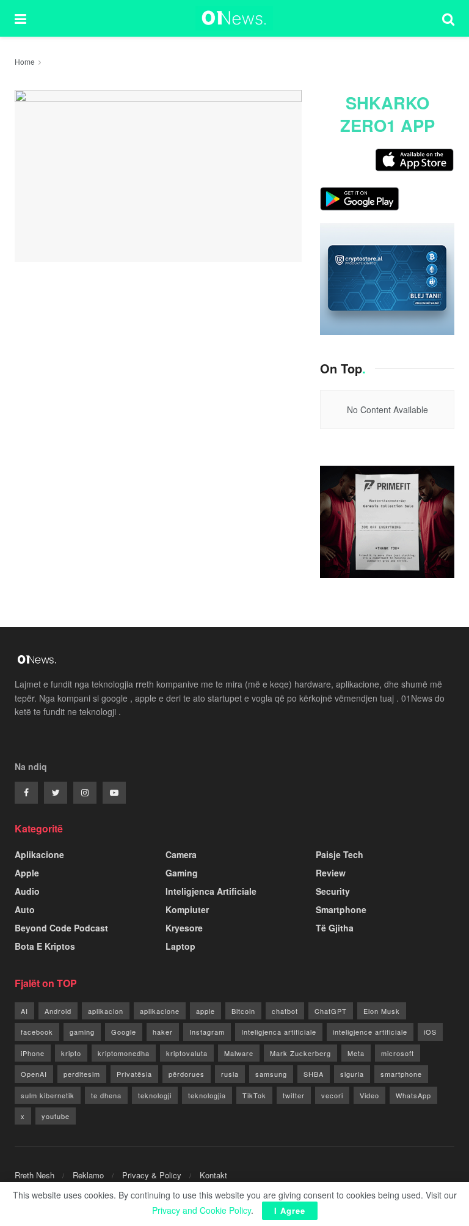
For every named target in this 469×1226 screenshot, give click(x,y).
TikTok (254, 1095)
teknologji (155, 1095)
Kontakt (213, 1175)
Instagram (207, 1032)
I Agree (289, 1210)
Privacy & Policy (151, 1175)
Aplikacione (39, 854)
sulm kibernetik (48, 1095)
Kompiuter (187, 909)
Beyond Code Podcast (61, 928)
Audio (27, 891)
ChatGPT (330, 1011)
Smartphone (341, 909)
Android (58, 1011)
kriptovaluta (187, 1053)
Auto (25, 909)
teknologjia (207, 1095)
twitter (294, 1095)
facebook (37, 1032)
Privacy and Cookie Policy (201, 1210)
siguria (352, 1074)
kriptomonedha (124, 1053)
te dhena (106, 1095)
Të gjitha (335, 928)
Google (123, 1032)
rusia (230, 1074)
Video (369, 1095)
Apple (27, 873)
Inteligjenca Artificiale (210, 891)
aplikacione (160, 1011)
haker (163, 1032)
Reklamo (88, 1175)
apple (205, 1011)
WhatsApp (413, 1095)
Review (331, 873)
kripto (71, 1053)
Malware (238, 1053)
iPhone (33, 1053)
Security (333, 891)
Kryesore (184, 928)
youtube (56, 1116)
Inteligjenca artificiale (278, 1032)
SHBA (314, 1074)
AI (24, 1011)
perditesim (82, 1074)
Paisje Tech (339, 854)
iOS (430, 1032)
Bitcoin (243, 1011)
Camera (181, 854)
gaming (82, 1032)
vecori (332, 1095)
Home (25, 61)
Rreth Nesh (34, 1175)
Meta (356, 1053)
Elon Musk (381, 1011)
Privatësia (134, 1074)
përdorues (187, 1074)
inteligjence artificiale (370, 1032)
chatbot (285, 1011)
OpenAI (34, 1074)
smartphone (401, 1074)
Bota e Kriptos (45, 946)
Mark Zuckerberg (300, 1053)
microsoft (397, 1053)
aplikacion (105, 1011)
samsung (271, 1074)
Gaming (181, 873)
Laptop (180, 946)
